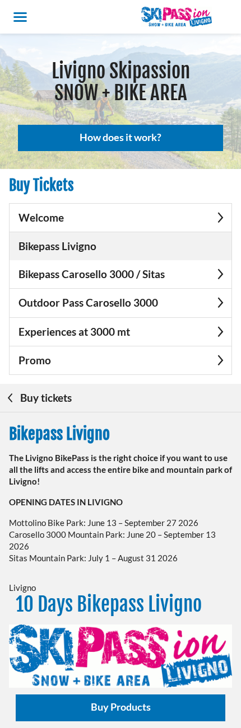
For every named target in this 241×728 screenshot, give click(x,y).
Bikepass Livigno (57, 245)
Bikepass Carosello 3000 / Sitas (91, 273)
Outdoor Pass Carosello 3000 (88, 302)
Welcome (41, 217)
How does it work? (120, 137)
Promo (34, 360)
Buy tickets (45, 397)
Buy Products (121, 707)
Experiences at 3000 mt (74, 331)
